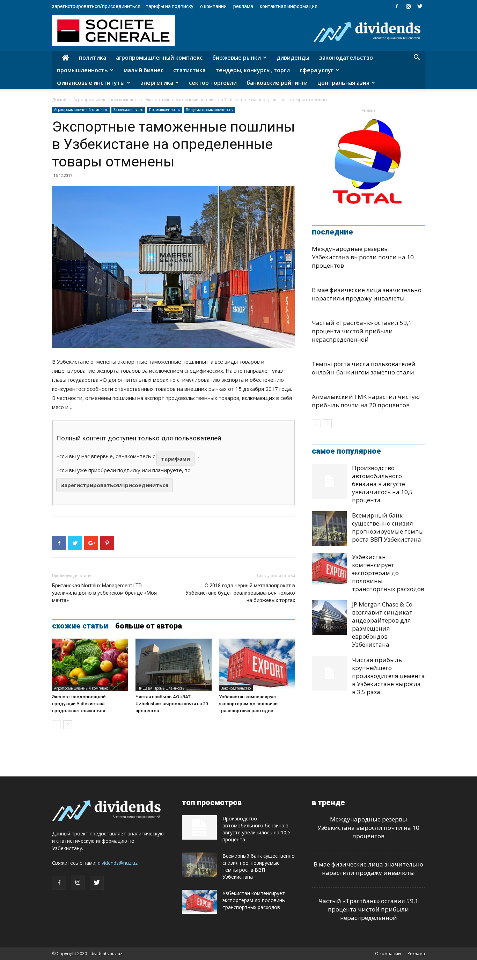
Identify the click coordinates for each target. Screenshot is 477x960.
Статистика (189, 70)
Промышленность (82, 70)
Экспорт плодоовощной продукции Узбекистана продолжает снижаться (78, 703)
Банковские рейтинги (277, 83)
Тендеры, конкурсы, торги (252, 70)
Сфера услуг (316, 70)
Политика (92, 57)
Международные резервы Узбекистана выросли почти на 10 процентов (363, 257)
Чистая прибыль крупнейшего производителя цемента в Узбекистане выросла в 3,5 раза (388, 676)
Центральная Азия (343, 83)
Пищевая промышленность (209, 109)
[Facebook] (396, 6)
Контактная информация (288, 6)
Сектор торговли (213, 83)
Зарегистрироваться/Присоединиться (96, 6)
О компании (213, 6)
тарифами (175, 458)
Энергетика (156, 83)
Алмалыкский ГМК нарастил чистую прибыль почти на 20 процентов (366, 401)
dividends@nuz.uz (118, 862)
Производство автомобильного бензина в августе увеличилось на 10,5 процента (382, 484)
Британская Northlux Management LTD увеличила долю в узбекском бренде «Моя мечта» (104, 592)
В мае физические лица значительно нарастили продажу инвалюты (366, 294)
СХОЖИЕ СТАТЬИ (80, 626)
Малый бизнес (143, 70)
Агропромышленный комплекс (159, 57)
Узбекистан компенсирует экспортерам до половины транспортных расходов (249, 703)
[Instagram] (408, 6)
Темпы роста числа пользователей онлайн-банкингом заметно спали (364, 368)
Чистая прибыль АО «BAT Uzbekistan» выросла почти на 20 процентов (171, 703)
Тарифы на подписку (169, 6)
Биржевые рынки (236, 57)
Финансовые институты (91, 83)
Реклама (243, 6)
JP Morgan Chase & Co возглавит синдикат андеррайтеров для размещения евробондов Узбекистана (382, 624)
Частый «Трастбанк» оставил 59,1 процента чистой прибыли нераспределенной (362, 331)
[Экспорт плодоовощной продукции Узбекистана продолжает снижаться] (90, 665)
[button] (416, 58)
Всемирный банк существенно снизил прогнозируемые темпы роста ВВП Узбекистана (388, 527)
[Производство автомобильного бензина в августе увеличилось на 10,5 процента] (329, 481)
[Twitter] (419, 6)
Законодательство (346, 57)
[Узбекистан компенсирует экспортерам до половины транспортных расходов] (257, 665)
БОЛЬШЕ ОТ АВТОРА (148, 626)
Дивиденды (293, 57)
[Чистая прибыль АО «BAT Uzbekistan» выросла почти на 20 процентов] (173, 665)
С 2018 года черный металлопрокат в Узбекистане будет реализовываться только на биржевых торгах (240, 592)
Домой (59, 100)
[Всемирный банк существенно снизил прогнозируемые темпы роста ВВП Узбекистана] (329, 528)
